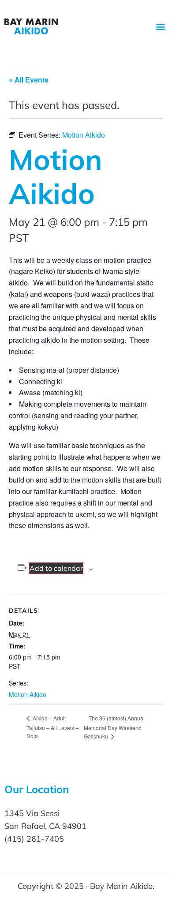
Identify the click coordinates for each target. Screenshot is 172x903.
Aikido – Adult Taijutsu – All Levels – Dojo (52, 726)
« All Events (29, 80)
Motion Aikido (27, 694)
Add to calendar (56, 568)
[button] (160, 26)
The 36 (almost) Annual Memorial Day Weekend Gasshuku (114, 727)
